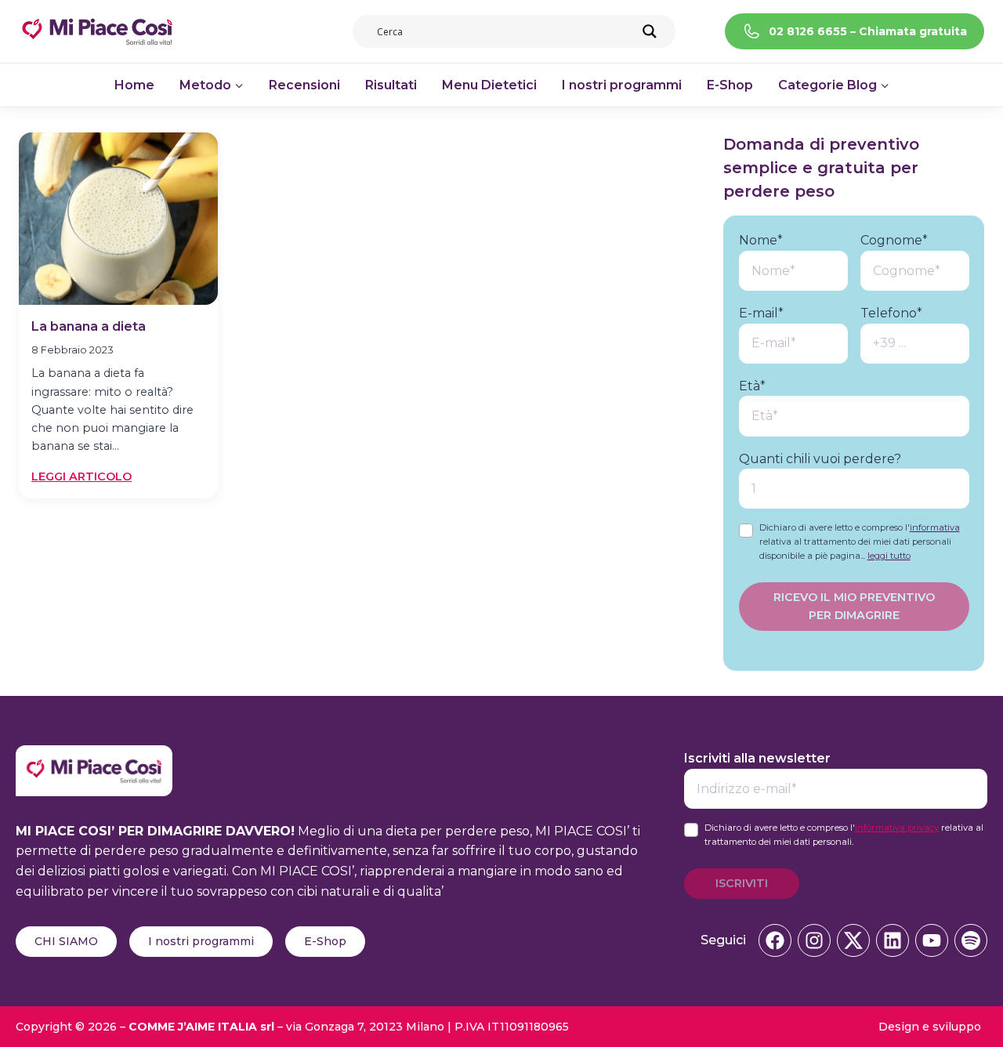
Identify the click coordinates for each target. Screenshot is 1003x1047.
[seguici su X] (853, 940)
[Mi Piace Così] (94, 755)
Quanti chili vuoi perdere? (820, 458)
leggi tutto (889, 555)
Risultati (391, 85)
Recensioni (304, 85)
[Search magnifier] (649, 31)
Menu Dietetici (489, 85)
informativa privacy (897, 827)
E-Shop (730, 85)
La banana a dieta (88, 326)
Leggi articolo (81, 477)
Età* (752, 386)
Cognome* (894, 240)
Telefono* (891, 313)
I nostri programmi (622, 85)
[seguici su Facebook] (775, 940)
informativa (935, 527)
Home (134, 85)
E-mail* (761, 313)
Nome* (761, 240)
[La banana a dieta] (118, 218)
